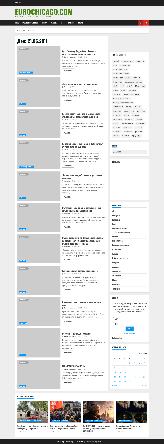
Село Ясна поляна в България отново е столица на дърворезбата (32, 412)
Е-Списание (23, 323)
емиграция (118, 107)
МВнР (129, 86)
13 (115, 372)
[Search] (134, 23)
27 (115, 381)
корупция (117, 119)
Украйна (132, 90)
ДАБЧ (115, 86)
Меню (44, 23)
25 (139, 377)
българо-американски (123, 103)
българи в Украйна (121, 98)
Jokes (114, 224)
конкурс (135, 115)
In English (140, 61)
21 (120, 377)
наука (115, 123)
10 (135, 368)
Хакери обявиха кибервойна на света (38, 280)
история (116, 115)
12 (144, 368)
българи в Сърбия (131, 94)
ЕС (122, 86)
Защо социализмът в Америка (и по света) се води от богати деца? (65, 412)
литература (116, 271)
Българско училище (133, 82)
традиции (136, 136)
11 (139, 368)
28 (120, 381)
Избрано (22, 104)
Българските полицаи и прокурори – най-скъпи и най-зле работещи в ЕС (38, 217)
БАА (115, 65)
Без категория (117, 241)
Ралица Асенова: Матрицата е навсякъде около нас (131, 412)
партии (116, 127)
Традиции (116, 289)
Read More (68, 70)
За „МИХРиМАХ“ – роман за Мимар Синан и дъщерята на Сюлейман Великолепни (98, 412)
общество (140, 123)
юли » (144, 385)
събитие (125, 136)
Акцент (115, 236)
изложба (117, 111)
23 (130, 377)
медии (139, 119)
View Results (129, 334)
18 (139, 372)
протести (128, 132)
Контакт (71, 23)
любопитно (116, 275)
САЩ (123, 90)
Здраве (115, 254)
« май (114, 385)
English (80, 23)
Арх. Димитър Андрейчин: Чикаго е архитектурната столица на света (38, 60)
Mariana (67, 181)
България (117, 82)
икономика (129, 111)
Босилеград (125, 65)
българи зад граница (120, 245)
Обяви (114, 280)
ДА (116, 319)
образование (127, 123)
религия (138, 132)
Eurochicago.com (44, 11)
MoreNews (90, 441)
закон (128, 107)
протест (116, 132)
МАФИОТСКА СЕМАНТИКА (38, 374)
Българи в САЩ (120, 69)
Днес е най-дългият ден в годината (38, 92)
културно (129, 119)
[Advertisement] (129, 183)
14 (120, 372)
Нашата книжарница (30, 23)
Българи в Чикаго (121, 74)
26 (144, 377)
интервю (141, 111)
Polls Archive (117, 338)
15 (125, 372)
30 (130, 381)
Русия (115, 90)
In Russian (22, 166)
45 (113, 211)
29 (125, 381)
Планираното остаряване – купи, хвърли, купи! (38, 311)
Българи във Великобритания (126, 78)
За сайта (54, 23)
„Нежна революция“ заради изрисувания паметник (38, 186)
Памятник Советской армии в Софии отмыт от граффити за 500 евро (38, 154)
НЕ (116, 324)
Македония (140, 86)
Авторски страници (25, 72)
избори (138, 107)
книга (126, 115)
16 (130, 372)
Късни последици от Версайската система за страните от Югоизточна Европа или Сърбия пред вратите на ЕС (38, 248)
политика (127, 127)
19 (144, 372)
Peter (66, 87)
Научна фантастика (122, 232)
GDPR (62, 23)
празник (138, 127)
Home (17, 23)
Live (146, 23)
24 (135, 377)
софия (115, 136)
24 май (116, 61)
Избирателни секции (120, 258)
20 (115, 377)
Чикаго (116, 94)
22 (125, 377)
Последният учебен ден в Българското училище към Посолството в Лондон (38, 123)
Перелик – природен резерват (38, 342)
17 (135, 372)
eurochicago (127, 61)
